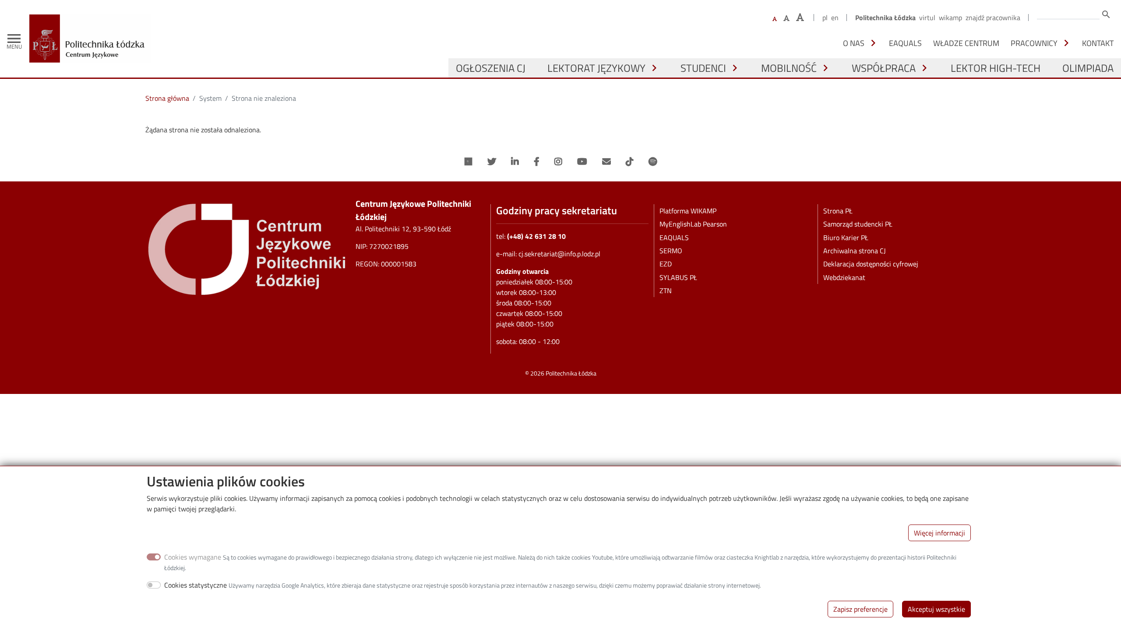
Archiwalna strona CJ (854, 250)
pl (825, 17)
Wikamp (950, 17)
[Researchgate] (468, 161)
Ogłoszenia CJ (490, 68)
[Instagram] (558, 161)
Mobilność (789, 68)
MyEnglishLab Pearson (693, 224)
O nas (853, 43)
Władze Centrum (966, 43)
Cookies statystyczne (195, 585)
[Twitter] (491, 161)
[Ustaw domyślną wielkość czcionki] (774, 19)
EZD (665, 264)
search (1106, 14)
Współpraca (884, 68)
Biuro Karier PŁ (845, 237)
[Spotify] (653, 161)
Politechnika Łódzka (885, 17)
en (835, 17)
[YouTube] (582, 161)
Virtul (927, 17)
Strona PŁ (838, 211)
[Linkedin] (515, 161)
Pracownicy (1034, 43)
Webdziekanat (844, 277)
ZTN (665, 290)
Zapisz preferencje (860, 609)
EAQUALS (905, 43)
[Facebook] (536, 161)
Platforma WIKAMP (687, 211)
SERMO (670, 250)
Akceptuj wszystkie (936, 609)
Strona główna (167, 98)
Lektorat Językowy (596, 68)
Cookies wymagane (192, 557)
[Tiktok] (630, 161)
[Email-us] (606, 161)
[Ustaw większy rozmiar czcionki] (786, 18)
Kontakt (1098, 43)
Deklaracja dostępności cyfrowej (870, 264)
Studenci (703, 68)
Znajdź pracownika (993, 17)
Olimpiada (1088, 68)
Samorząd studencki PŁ (857, 224)
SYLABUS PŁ (678, 277)
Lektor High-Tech (995, 68)
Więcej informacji (939, 533)
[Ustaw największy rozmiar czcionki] (800, 17)
